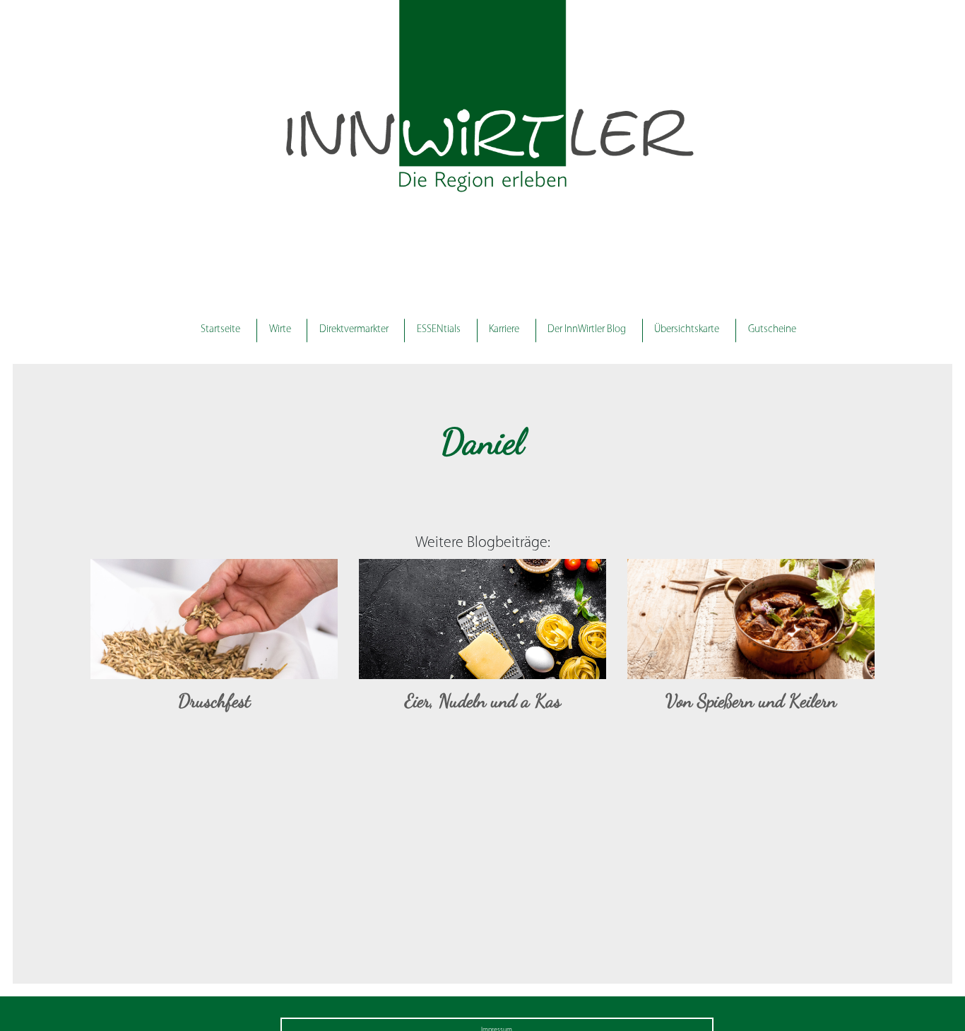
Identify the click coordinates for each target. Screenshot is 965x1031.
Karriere (504, 329)
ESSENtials (439, 329)
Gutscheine (772, 329)
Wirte (280, 329)
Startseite (220, 329)
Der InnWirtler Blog (586, 329)
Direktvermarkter (354, 329)
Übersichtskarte (686, 329)
